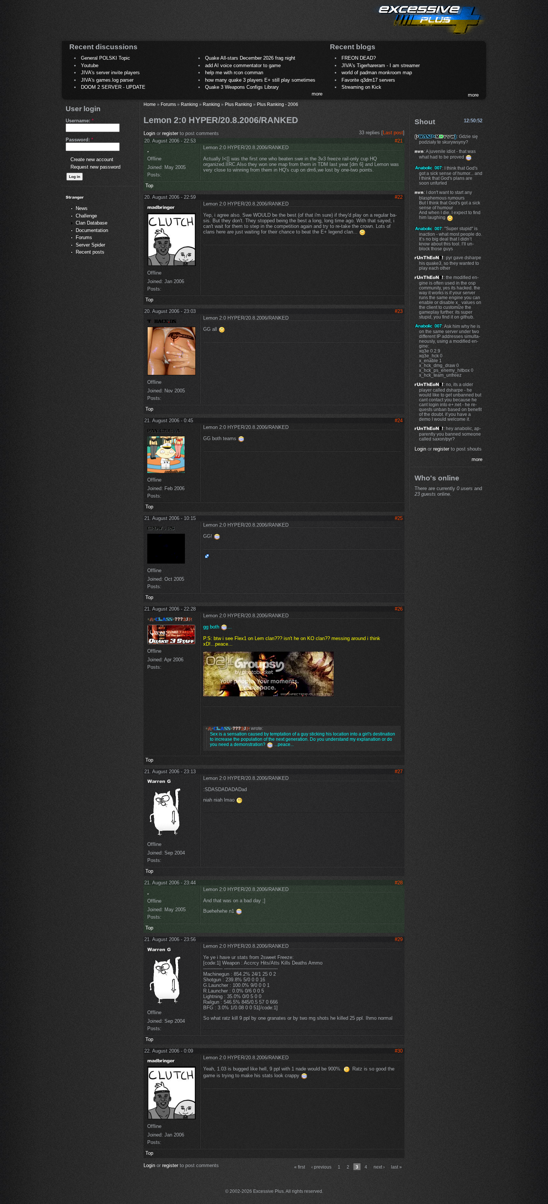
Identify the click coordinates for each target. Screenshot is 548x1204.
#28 (399, 882)
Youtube (89, 65)
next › (379, 1166)
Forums (84, 237)
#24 (399, 420)
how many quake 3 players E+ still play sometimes (260, 80)
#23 (399, 311)
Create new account (91, 159)
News (82, 208)
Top (149, 185)
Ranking (189, 104)
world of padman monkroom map (376, 72)
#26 (399, 609)
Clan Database (91, 223)
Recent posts (90, 252)
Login (149, 133)
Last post (393, 132)
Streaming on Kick (361, 87)
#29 (399, 939)
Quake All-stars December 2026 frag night (250, 58)
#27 (399, 771)
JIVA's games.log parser (107, 80)
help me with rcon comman (234, 72)
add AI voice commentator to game (243, 65)
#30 (399, 1051)
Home (150, 104)
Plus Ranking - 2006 (277, 104)
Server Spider (90, 245)
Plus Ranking (238, 104)
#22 (399, 197)
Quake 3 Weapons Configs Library (242, 87)
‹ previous (321, 1166)
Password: (79, 139)
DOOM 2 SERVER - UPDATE (113, 87)
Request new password (95, 167)
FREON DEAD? (358, 58)
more (317, 94)
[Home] (429, 35)
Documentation (92, 230)
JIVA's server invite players (110, 72)
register (170, 133)
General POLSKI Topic (105, 58)
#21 (399, 141)
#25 (399, 518)
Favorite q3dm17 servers (368, 80)
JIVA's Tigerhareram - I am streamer (380, 65)
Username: (80, 120)
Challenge (86, 216)
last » (396, 1166)
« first (299, 1166)
